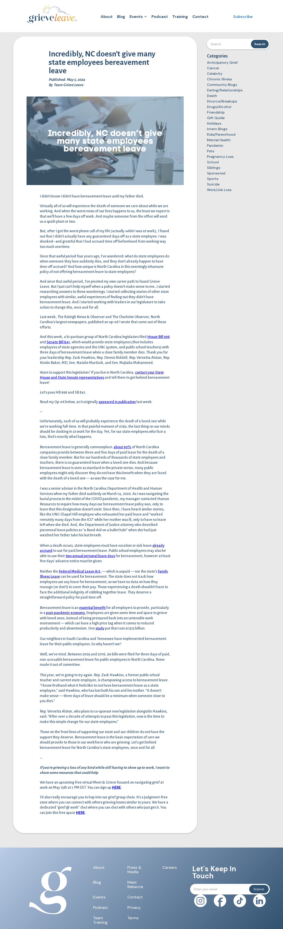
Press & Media (134, 869)
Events (99, 897)
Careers (169, 867)
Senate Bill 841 (58, 342)
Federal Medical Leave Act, (80, 572)
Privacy (134, 907)
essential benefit (92, 608)
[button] (138, 16)
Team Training (100, 920)
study (100, 628)
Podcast (100, 907)
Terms (133, 918)
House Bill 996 (158, 337)
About (99, 867)
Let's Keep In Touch (214, 872)
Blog (97, 882)
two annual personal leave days (90, 556)
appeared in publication (117, 402)
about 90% (122, 447)
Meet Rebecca (135, 884)
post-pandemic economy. (66, 613)
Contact (135, 897)
